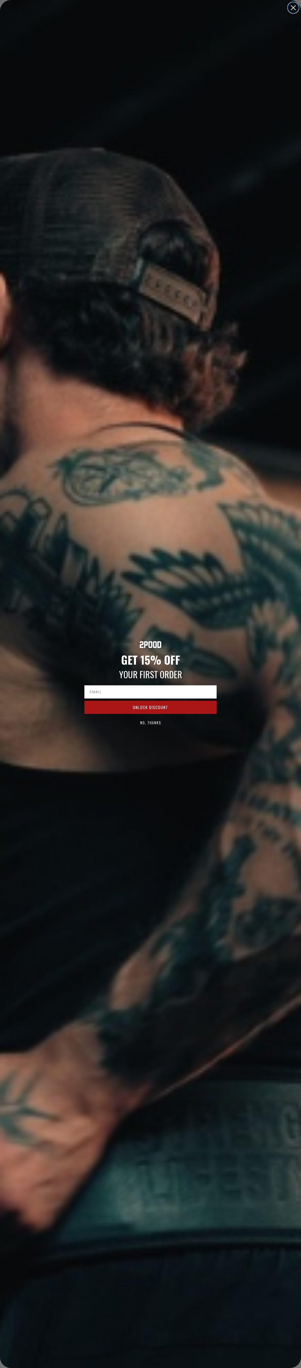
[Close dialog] (293, 7)
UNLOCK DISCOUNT (150, 707)
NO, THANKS (150, 722)
